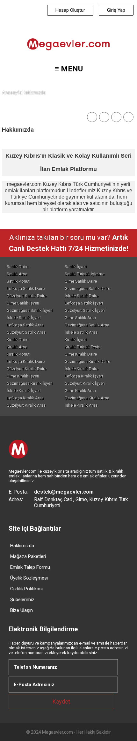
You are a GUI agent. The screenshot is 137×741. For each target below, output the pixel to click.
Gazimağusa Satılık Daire (87, 288)
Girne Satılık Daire (81, 281)
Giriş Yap (116, 10)
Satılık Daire (17, 266)
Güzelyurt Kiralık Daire (27, 368)
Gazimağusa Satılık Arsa (87, 325)
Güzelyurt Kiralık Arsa (26, 405)
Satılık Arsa (17, 274)
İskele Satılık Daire (81, 295)
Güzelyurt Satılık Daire (27, 295)
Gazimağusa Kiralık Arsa (87, 398)
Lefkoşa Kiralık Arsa (25, 398)
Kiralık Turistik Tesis (82, 346)
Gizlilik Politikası (26, 589)
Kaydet (61, 701)
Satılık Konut (18, 281)
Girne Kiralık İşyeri (23, 376)
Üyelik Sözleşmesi (29, 578)
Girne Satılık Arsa (80, 317)
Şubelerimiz (22, 599)
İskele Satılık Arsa (81, 332)
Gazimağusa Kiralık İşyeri (30, 383)
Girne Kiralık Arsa (80, 390)
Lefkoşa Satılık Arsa (25, 325)
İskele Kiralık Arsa (81, 405)
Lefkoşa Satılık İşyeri (84, 303)
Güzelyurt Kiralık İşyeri (85, 383)
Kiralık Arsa (17, 346)
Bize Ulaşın (21, 610)
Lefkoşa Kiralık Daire (26, 361)
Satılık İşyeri (76, 266)
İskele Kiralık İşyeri (24, 390)
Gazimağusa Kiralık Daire (87, 361)
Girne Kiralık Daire (81, 354)
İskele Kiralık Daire (81, 368)
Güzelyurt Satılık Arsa (26, 332)
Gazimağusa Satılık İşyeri (30, 310)
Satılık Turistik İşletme (85, 274)
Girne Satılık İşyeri (23, 303)
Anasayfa (12, 92)
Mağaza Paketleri (28, 556)
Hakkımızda (22, 545)
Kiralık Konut (18, 354)
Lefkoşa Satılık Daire (26, 288)
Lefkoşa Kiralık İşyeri (84, 376)
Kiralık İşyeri (76, 339)
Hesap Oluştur (70, 10)
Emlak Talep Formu (30, 567)
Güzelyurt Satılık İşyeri (85, 310)
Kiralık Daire (17, 339)
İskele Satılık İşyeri (24, 317)
